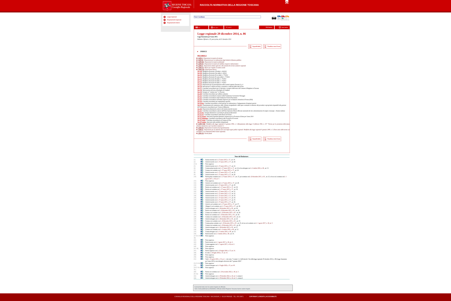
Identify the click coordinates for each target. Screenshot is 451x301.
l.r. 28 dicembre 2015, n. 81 (257, 176)
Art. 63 (199, 99)
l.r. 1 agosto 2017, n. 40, (262, 223)
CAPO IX (201, 128)
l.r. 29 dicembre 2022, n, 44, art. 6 (227, 278)
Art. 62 (199, 98)
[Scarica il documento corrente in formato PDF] (283, 20)
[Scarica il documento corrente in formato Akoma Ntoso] (287, 20)
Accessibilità (271, 296)
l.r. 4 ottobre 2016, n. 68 (257, 168)
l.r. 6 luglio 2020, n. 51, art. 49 (226, 265)
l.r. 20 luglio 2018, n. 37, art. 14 (226, 250)
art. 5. (271, 223)
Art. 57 (199, 88)
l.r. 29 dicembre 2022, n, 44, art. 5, (227, 276)
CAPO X (200, 129)
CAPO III (201, 62)
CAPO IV (201, 64)
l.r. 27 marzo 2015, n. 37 (223, 160)
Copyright (253, 296)
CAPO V (200, 66)
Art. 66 (199, 109)
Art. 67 (199, 111)
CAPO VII (201, 69)
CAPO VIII (201, 124)
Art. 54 (199, 83)
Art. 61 (199, 96)
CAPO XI (201, 133)
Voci (199, 27)
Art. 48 (199, 71)
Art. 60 (199, 94)
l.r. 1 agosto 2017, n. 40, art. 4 (224, 242)
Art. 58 (199, 90)
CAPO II (200, 60)
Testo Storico (284, 27)
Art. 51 (199, 77)
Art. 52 (199, 79)
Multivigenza (269, 27)
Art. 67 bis (200, 113)
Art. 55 (199, 84)
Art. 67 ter (200, 114)
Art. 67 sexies (201, 120)
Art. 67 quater (201, 116)
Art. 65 (199, 105)
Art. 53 (199, 81)
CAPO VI (201, 67)
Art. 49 (199, 73)
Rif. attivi (215, 27)
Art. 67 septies (201, 122)
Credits (262, 296)
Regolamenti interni (173, 23)
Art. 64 (199, 101)
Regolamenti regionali (174, 20)
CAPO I (200, 58)
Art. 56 (199, 86)
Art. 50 (199, 75)
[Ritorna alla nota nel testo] (201, 160)
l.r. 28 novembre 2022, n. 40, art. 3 (229, 272)
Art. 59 (199, 92)
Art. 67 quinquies (202, 118)
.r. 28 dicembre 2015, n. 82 (225, 208)
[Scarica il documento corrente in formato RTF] (279, 19)
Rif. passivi (228, 27)
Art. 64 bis (200, 103)
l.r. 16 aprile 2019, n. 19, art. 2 (216, 259)
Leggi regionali (172, 17)
